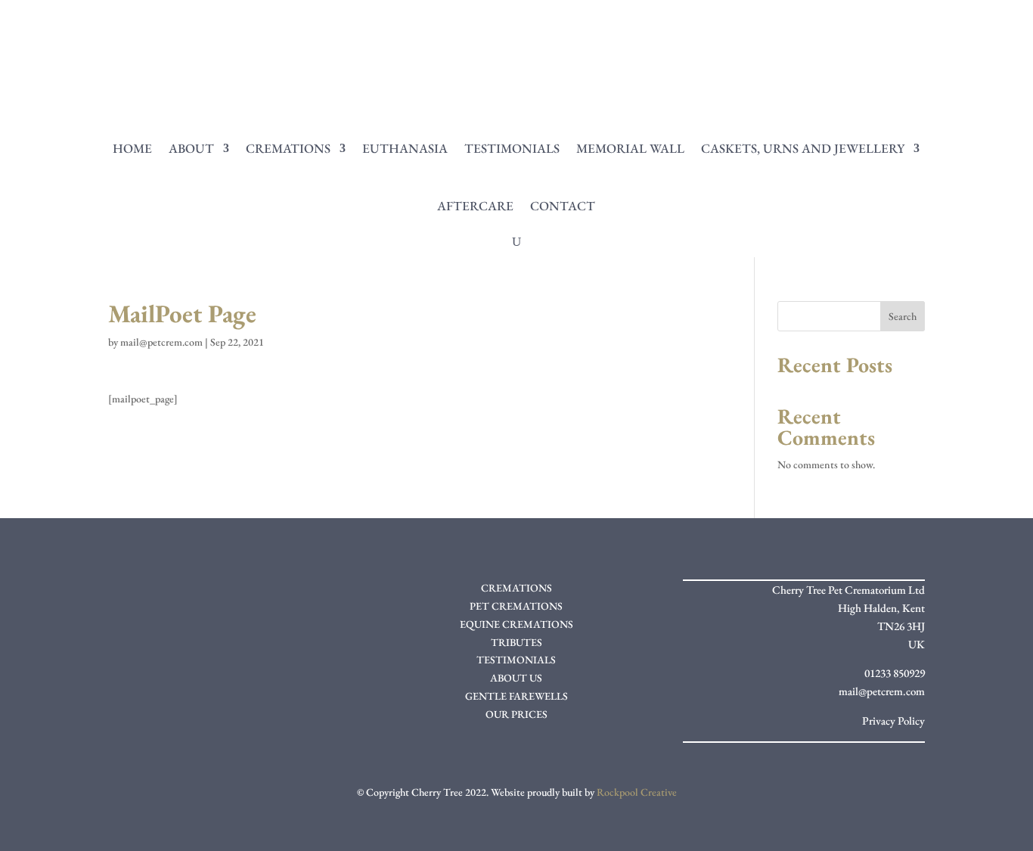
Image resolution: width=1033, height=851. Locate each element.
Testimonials (512, 148)
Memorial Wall (630, 148)
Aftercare (475, 205)
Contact (562, 205)
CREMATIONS (516, 588)
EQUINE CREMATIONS (516, 624)
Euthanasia (405, 148)
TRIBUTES (516, 642)
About (191, 148)
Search (903, 316)
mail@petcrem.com (161, 342)
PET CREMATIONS (516, 606)
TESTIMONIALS (516, 659)
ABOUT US (516, 678)
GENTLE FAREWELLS (516, 696)
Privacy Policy (893, 720)
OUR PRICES (516, 714)
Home (132, 148)
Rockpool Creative (637, 792)
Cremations (288, 148)
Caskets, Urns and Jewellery (802, 148)
